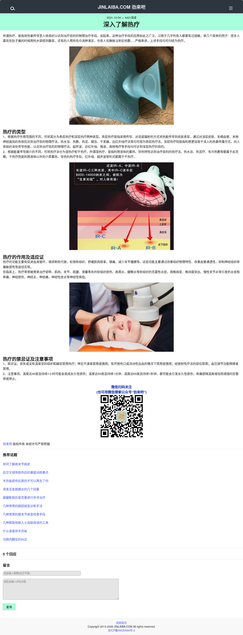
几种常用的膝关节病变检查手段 (24, 514)
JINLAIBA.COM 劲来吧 (121, 7)
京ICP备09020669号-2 (121, 630)
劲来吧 (7, 444)
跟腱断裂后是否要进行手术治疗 (24, 497)
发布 (9, 607)
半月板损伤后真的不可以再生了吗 (25, 481)
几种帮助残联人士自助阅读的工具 (25, 522)
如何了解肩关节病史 (16, 464)
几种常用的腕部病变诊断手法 (22, 506)
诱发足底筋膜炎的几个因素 (21, 489)
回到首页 (121, 623)
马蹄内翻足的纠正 (15, 539)
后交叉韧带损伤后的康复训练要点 (25, 472)
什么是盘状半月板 (15, 531)
